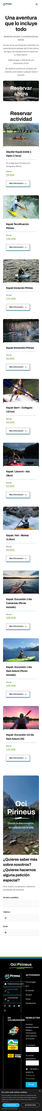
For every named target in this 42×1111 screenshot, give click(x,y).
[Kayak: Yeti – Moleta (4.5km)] (21, 508)
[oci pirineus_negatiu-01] (12, 975)
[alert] (21, 1100)
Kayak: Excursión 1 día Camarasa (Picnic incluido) (19, 603)
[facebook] (5, 1006)
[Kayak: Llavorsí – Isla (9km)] (21, 444)
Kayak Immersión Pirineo (20, 347)
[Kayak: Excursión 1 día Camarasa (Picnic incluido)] (21, 572)
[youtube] (19, 1006)
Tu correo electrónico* (31, 1057)
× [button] (39, 1091)
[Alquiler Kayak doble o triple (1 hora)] (21, 124)
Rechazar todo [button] (30, 1105)
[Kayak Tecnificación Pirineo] (21, 197)
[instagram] (9, 1006)
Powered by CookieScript (10, 1109)
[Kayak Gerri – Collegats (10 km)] (21, 380)
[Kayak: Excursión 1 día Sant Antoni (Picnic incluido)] (21, 640)
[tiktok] (14, 1006)
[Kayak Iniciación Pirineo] (21, 261)
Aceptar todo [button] (11, 1105)
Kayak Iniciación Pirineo (19, 288)
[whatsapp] (5, 1010)
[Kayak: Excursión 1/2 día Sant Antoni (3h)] (21, 708)
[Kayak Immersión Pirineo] (21, 321)
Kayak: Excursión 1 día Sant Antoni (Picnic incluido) (19, 671)
